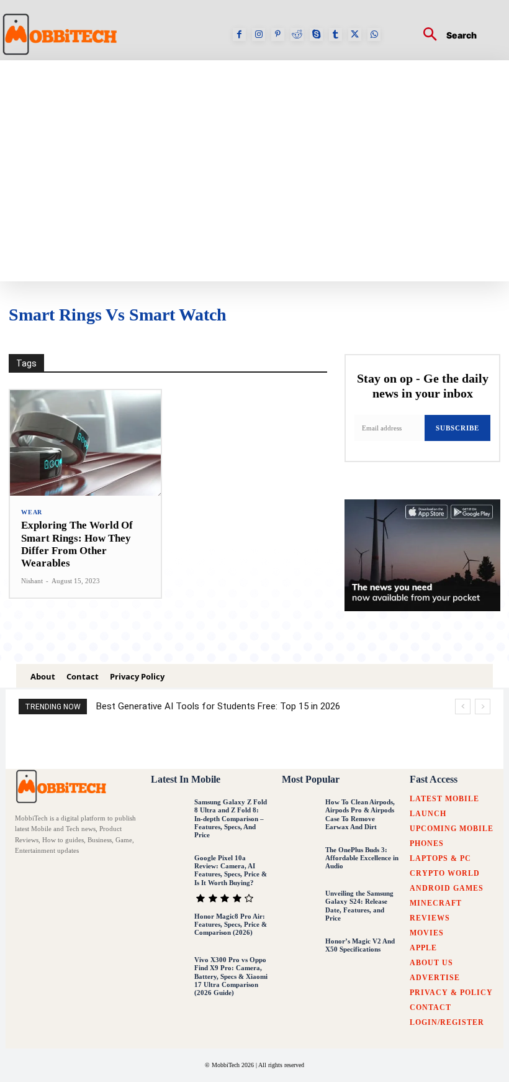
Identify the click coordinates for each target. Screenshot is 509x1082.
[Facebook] (239, 34)
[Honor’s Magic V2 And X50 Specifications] (300, 954)
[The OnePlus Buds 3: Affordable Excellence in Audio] (300, 863)
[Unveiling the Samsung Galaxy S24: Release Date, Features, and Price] (300, 906)
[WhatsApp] (374, 34)
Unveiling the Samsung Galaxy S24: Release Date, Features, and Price (359, 905)
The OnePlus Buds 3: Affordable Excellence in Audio (362, 858)
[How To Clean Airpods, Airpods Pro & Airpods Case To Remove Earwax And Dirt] (300, 815)
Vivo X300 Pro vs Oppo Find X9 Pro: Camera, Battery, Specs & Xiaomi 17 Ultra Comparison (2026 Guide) (231, 976)
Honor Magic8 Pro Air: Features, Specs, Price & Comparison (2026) (230, 924)
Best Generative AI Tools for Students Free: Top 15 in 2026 (218, 706)
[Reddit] (297, 34)
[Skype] (316, 34)
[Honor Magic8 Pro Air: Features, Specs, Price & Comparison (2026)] (169, 929)
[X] (354, 34)
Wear (31, 512)
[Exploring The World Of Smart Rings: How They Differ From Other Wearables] (85, 443)
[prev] (463, 706)
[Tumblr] (335, 34)
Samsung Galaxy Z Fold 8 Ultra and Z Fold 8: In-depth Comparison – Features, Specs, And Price (230, 818)
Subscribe (457, 428)
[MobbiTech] (63, 786)
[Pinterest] (277, 34)
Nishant (32, 580)
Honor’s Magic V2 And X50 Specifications (360, 945)
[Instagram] (258, 34)
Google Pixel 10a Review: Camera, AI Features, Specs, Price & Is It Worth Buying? (230, 870)
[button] (445, 35)
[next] (482, 706)
